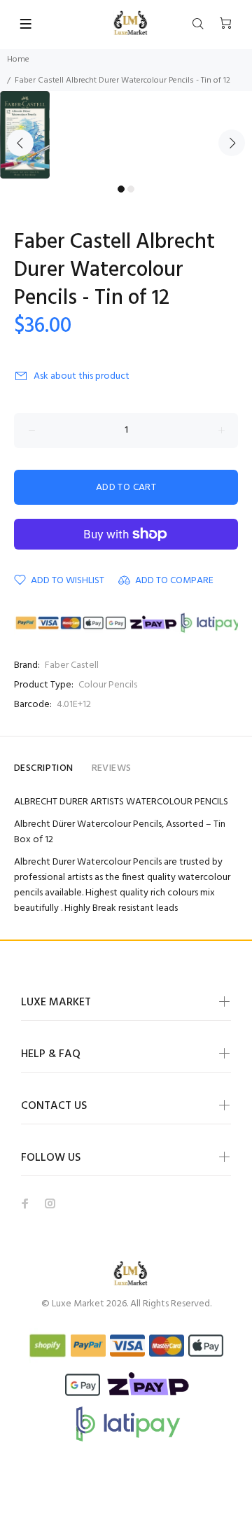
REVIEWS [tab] (112, 768)
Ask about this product (82, 376)
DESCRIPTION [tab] (44, 768)
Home (18, 60)
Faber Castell (72, 665)
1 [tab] (121, 189)
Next (231, 143)
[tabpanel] (126, 135)
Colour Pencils (107, 685)
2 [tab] (130, 189)
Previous (20, 143)
